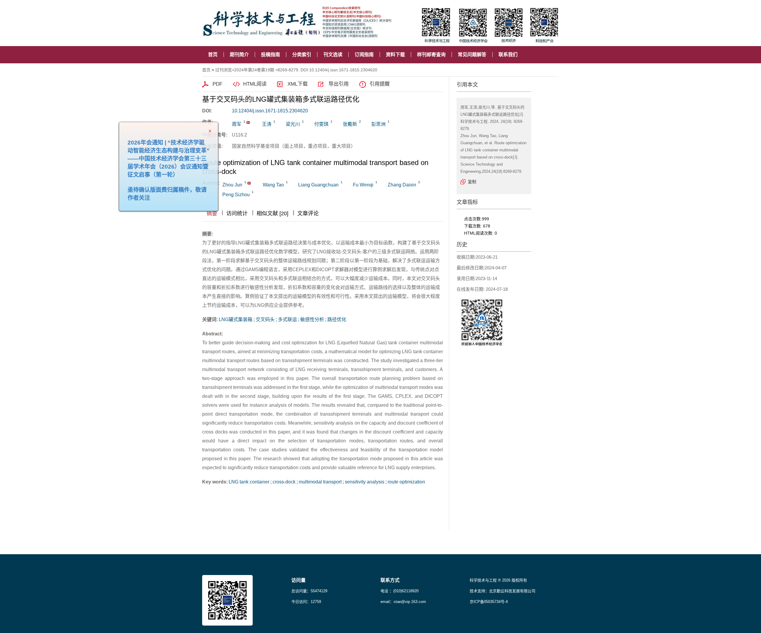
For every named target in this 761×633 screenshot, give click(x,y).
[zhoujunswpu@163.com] (248, 122)
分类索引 (301, 54)
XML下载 (297, 84)
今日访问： (306, 601)
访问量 (298, 580)
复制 (472, 181)
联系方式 (390, 580)
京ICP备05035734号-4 (489, 601)
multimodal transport (320, 481)
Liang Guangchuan (318, 184)
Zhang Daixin (402, 184)
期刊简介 (239, 54)
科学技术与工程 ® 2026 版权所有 (498, 580)
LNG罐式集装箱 (235, 319)
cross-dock (284, 481)
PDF (217, 84)
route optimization (406, 481)
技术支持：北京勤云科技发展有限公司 (502, 591)
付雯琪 (321, 124)
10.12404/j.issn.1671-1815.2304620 (270, 110)
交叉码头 (265, 319)
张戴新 (350, 124)
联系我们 (508, 54)
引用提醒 (380, 84)
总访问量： (309, 591)
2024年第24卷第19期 (254, 69)
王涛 (266, 124)
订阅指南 (364, 54)
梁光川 (293, 124)
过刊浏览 (223, 69)
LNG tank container (249, 481)
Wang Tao (273, 184)
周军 (236, 124)
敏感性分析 (312, 319)
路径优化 (336, 319)
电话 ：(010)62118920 (399, 591)
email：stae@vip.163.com (403, 601)
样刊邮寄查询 (431, 54)
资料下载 (395, 54)
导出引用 (338, 84)
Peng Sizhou (236, 194)
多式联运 (287, 319)
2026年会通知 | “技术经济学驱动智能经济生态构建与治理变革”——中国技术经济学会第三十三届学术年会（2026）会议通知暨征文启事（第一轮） (185, 175)
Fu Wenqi (363, 184)
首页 (213, 54)
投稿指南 (270, 54)
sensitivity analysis (364, 481)
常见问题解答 (472, 54)
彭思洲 (378, 124)
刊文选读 (332, 54)
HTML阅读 (255, 84)
